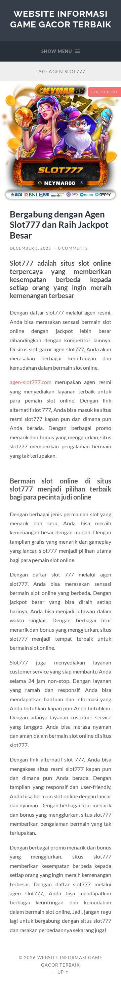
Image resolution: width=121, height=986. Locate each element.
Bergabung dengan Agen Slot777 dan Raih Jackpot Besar (59, 225)
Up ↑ (63, 972)
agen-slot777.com (30, 382)
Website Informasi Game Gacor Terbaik (60, 18)
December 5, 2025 (30, 248)
